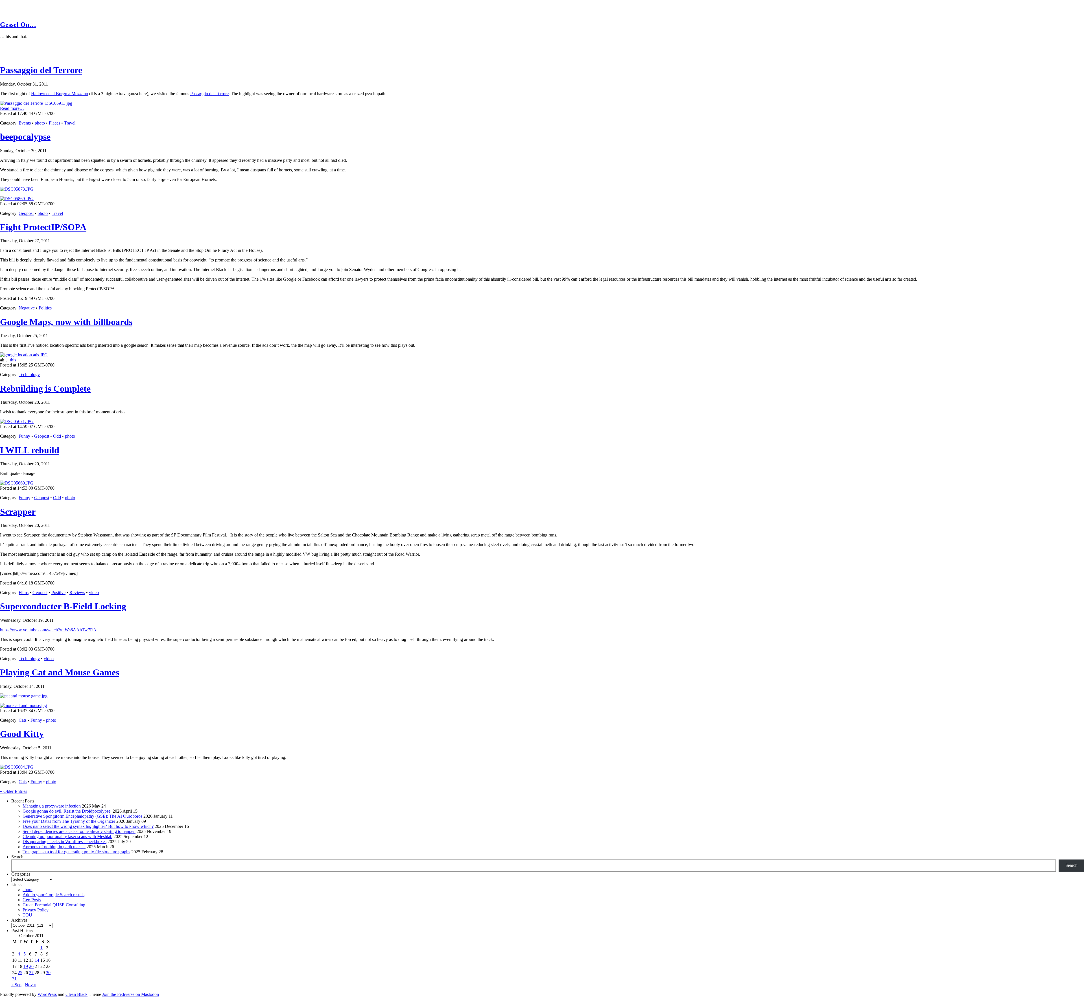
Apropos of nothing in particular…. (54, 846)
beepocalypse (25, 137)
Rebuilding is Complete (45, 388)
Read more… (12, 108)
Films (24, 592)
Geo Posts (32, 899)
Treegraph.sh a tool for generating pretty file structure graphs (76, 851)
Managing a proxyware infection (52, 806)
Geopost (26, 213)
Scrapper (18, 512)
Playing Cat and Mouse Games (59, 672)
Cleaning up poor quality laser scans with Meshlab (67, 836)
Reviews (77, 592)
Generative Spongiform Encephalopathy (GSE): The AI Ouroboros (82, 816)
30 (48, 972)
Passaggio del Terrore (41, 70)
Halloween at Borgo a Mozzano (59, 93)
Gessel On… (18, 24)
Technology (29, 374)
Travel (69, 123)
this (13, 359)
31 (14, 978)
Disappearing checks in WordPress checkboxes (64, 841)
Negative (27, 308)
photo (40, 123)
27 (31, 972)
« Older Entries (13, 791)
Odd (57, 436)
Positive (58, 592)
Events (25, 123)
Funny (24, 436)
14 (37, 960)
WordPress (47, 994)
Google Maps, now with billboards (66, 322)
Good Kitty (22, 734)
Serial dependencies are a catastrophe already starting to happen (79, 831)
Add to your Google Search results (53, 894)
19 (25, 966)
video (94, 592)
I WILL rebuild (29, 450)
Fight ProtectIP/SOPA (43, 227)
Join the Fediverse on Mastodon (130, 994)
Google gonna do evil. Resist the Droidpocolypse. (67, 811)
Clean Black (76, 994)
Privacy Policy (36, 909)
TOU (27, 915)
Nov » (30, 984)
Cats (23, 720)
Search (17, 856)
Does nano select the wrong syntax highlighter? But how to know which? (88, 826)
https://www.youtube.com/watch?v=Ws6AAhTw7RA (48, 629)
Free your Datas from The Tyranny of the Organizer (69, 821)
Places (54, 123)
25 (20, 972)
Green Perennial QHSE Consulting (54, 904)
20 (31, 966)
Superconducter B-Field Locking (63, 606)
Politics (45, 308)
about (27, 889)
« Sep (16, 984)
